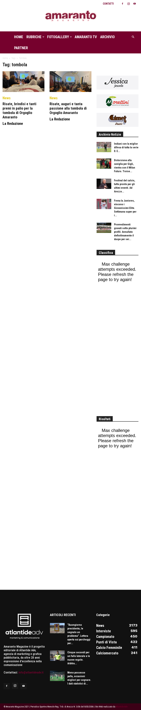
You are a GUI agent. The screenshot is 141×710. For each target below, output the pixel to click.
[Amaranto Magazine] (70, 16)
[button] (133, 37)
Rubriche (33, 37)
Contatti (108, 3)
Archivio (107, 37)
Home (18, 37)
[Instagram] (128, 3)
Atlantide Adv (122, 706)
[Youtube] (134, 3)
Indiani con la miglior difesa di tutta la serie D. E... (126, 147)
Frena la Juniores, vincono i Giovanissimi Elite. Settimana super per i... (125, 208)
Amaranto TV (86, 37)
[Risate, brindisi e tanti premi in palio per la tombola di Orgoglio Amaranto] (23, 81)
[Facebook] (122, 3)
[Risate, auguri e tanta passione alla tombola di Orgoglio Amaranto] (70, 81)
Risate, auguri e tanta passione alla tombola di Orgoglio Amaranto (68, 108)
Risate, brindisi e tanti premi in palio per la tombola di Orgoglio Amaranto (19, 110)
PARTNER (21, 48)
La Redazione (13, 123)
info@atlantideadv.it (31, 672)
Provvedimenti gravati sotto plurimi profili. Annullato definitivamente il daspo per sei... (125, 232)
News (7, 98)
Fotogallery (58, 37)
